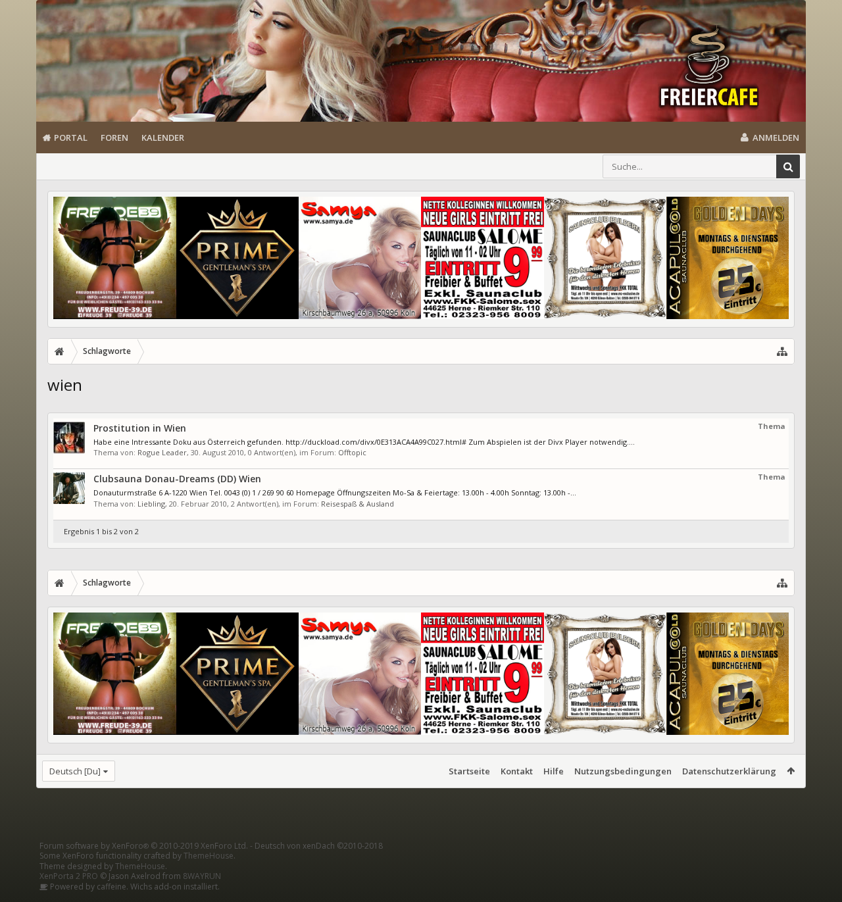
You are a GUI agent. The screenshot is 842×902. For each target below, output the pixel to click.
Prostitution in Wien (139, 428)
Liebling (151, 504)
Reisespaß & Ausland (357, 504)
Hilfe (553, 771)
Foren (114, 137)
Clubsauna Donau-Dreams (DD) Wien (177, 478)
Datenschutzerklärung (729, 771)
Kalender (162, 137)
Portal (70, 137)
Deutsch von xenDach (319, 845)
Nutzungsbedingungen (623, 771)
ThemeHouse (209, 855)
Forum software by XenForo (143, 845)
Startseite (469, 771)
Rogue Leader (162, 452)
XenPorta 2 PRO (68, 876)
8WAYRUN (202, 876)
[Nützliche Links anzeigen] (782, 351)
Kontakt (517, 771)
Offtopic (352, 452)
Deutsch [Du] (75, 771)
